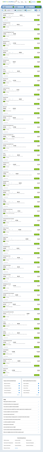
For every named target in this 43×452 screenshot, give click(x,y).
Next (39, 10)
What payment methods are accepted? (10, 401)
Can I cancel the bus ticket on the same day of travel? (12, 419)
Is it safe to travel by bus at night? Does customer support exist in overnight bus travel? (17, 409)
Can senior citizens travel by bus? (9, 414)
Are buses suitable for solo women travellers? (11, 411)
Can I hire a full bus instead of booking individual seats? (12, 429)
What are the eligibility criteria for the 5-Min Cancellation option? (14, 432)
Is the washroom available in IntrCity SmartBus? (11, 406)
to (6, 440)
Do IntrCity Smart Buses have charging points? (11, 404)
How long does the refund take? (9, 424)
